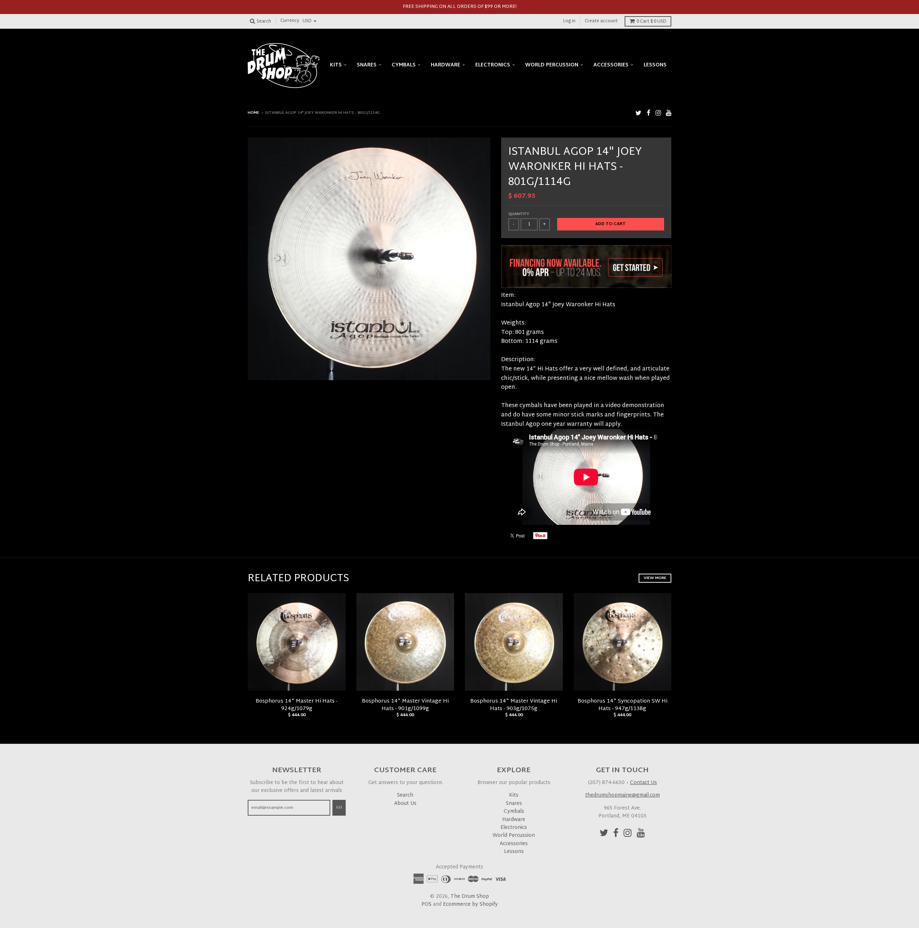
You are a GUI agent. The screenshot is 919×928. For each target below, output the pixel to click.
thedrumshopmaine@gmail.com (622, 795)
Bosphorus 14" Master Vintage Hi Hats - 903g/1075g (513, 705)
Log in (569, 21)
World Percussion (551, 65)
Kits (336, 65)
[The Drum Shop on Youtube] (668, 113)
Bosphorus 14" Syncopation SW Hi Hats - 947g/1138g (622, 705)
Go (339, 807)
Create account (601, 21)
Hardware (445, 65)
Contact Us (643, 782)
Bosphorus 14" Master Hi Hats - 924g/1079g (296, 705)
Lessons (655, 65)
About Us (405, 803)
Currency (289, 21)
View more (655, 578)
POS (426, 904)
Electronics (492, 65)
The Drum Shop (470, 896)
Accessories (611, 65)
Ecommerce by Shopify (470, 904)
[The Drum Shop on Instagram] (658, 113)
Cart (651, 21)
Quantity (518, 214)
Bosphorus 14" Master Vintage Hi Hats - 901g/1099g (405, 705)
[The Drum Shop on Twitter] (638, 113)
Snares (367, 65)
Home (253, 112)
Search (405, 795)
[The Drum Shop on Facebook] (648, 113)
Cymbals (404, 65)
